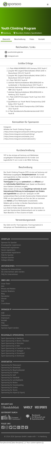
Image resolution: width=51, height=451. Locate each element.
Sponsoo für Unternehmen (11, 269)
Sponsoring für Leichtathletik (12, 380)
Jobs (2, 286)
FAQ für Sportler (7, 255)
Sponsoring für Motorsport (11, 365)
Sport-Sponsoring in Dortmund (12, 356)
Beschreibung (19, 39)
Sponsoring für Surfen (9, 387)
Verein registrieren (8, 250)
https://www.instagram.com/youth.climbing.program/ (24, 132)
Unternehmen (8, 266)
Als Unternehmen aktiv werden (12, 272)
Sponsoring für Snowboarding (12, 385)
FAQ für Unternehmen (9, 274)
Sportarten (6, 361)
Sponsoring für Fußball (9, 372)
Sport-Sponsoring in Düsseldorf (13, 353)
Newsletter (5, 296)
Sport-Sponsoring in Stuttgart (12, 351)
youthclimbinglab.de (15, 52)
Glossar (4, 298)
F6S (2, 301)
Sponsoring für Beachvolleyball (13, 370)
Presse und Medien (8, 288)
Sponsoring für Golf (8, 375)
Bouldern (19, 33)
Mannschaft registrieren (10, 247)
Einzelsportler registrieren (11, 245)
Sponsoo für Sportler (9, 242)
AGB (2, 313)
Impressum (5, 318)
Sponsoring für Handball (10, 377)
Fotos (32, 39)
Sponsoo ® (6, 309)
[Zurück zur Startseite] (24, 4)
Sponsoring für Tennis (9, 390)
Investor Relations (8, 291)
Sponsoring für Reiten (9, 382)
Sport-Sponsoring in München (12, 343)
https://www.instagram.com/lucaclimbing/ (20, 134)
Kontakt (41, 39)
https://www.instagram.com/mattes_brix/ (19, 136)
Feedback (4, 325)
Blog (3, 293)
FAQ (2, 323)
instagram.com (12, 56)
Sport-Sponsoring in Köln (10, 346)
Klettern (27, 33)
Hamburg (7, 33)
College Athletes (7, 260)
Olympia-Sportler (7, 257)
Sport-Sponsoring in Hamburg (12, 338)
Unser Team (5, 283)
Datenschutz (6, 315)
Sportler (5, 239)
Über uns (5, 280)
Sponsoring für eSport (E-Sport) (13, 392)
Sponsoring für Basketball (10, 367)
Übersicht (6, 39)
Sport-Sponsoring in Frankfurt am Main (15, 348)
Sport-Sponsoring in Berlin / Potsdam (15, 341)
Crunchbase (5, 303)
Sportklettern (36, 33)
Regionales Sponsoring (12, 335)
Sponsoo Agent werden (10, 328)
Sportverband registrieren (11, 252)
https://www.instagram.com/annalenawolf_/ (20, 139)
